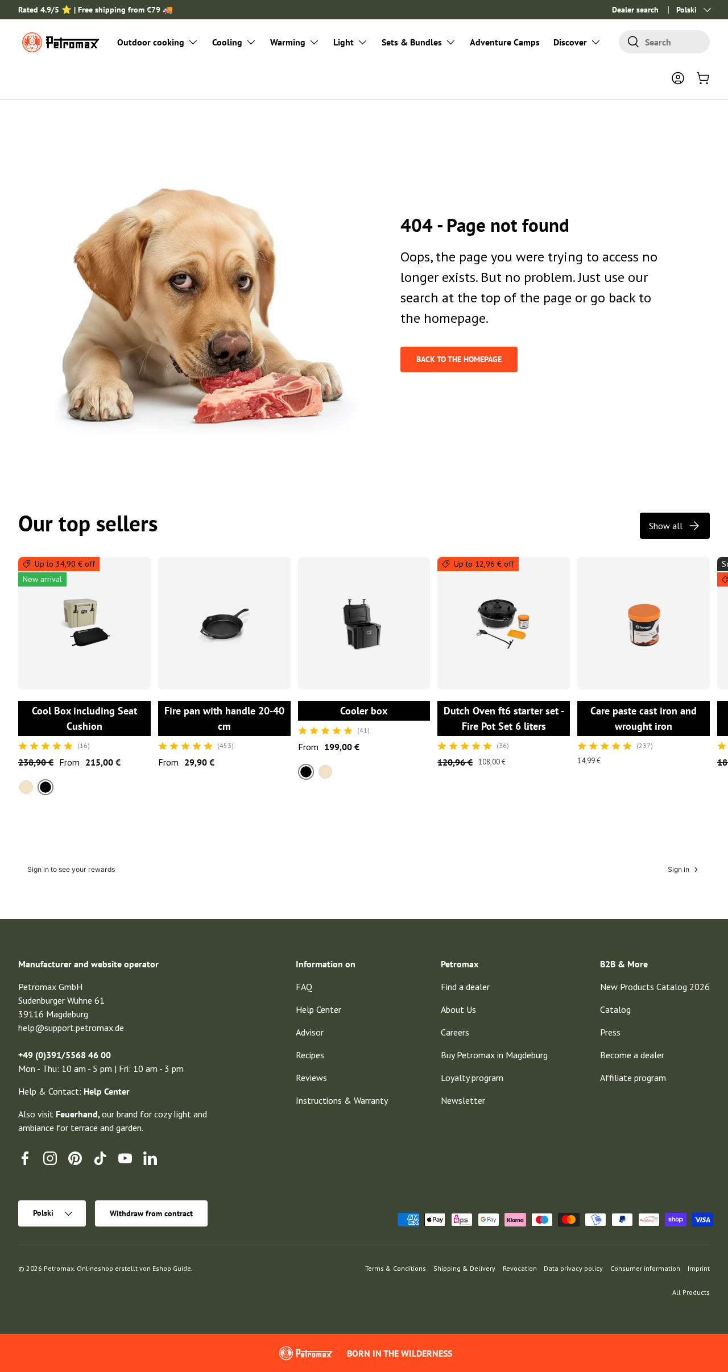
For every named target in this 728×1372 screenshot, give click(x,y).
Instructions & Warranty (342, 1100)
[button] (702, 77)
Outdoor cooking (150, 42)
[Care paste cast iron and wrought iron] (643, 623)
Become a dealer (632, 1055)
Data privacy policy (573, 1268)
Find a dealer (465, 986)
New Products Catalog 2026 (655, 986)
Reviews (311, 1077)
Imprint (699, 1268)
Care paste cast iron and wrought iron (643, 718)
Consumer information (645, 1268)
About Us (458, 1009)
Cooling (227, 42)
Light (343, 42)
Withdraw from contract (151, 1213)
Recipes (310, 1055)
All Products (691, 1292)
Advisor (310, 1032)
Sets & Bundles (412, 42)
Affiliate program (633, 1077)
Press (610, 1032)
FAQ (304, 986)
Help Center (318, 1009)
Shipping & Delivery (464, 1268)
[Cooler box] (364, 623)
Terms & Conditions (395, 1268)
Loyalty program (472, 1077)
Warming (287, 42)
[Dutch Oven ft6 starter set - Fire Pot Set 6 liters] (503, 623)
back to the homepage (459, 359)
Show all (665, 525)
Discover (570, 42)
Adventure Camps (505, 42)
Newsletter (463, 1100)
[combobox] (664, 41)
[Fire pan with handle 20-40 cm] (224, 623)
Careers (455, 1032)
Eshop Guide (171, 1268)
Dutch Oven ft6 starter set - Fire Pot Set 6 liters (504, 718)
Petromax (59, 1268)
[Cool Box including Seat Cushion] (84, 623)
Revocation (520, 1268)
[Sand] (26, 787)
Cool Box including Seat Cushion (84, 718)
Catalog (615, 1009)
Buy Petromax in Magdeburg (494, 1055)
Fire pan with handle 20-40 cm (224, 718)
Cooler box (363, 710)
